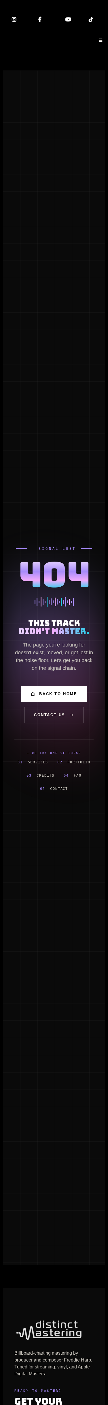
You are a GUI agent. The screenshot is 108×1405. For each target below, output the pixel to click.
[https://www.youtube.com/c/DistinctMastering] (66, 19)
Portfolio (73, 762)
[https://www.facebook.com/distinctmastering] (41, 19)
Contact (54, 789)
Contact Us (49, 715)
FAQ (73, 775)
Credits (40, 775)
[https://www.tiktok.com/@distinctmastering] (92, 19)
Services (33, 762)
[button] (99, 40)
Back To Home (58, 694)
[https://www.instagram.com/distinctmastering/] (15, 19)
